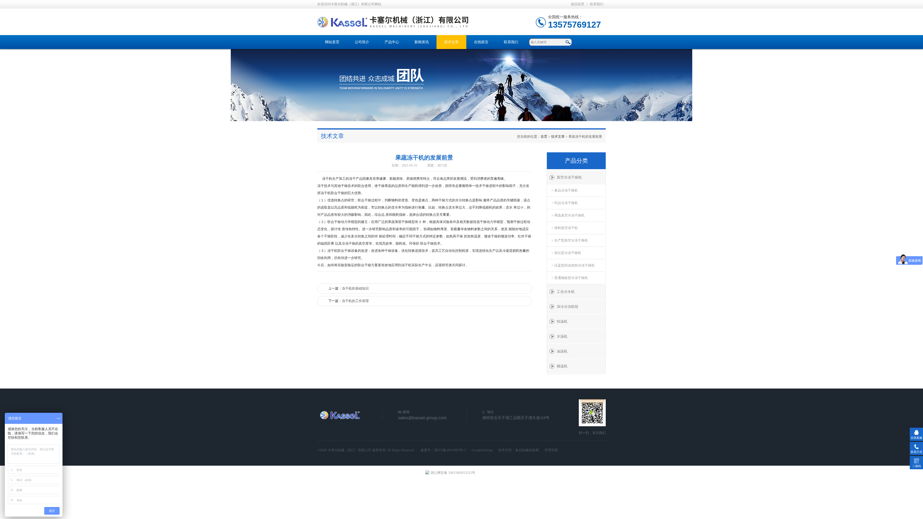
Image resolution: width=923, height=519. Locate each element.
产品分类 (576, 161)
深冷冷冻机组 (567, 307)
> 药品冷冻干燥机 (564, 203)
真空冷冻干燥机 (569, 177)
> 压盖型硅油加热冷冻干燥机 (573, 265)
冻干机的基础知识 (355, 288)
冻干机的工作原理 (355, 301)
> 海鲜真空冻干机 (564, 228)
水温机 (562, 336)
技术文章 (451, 42)
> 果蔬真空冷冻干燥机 (568, 215)
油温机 (562, 351)
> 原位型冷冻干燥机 (566, 253)
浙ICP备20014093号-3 (450, 450)
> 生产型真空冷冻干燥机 (569, 240)
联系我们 (596, 4)
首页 (544, 136)
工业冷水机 (566, 292)
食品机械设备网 (527, 450)
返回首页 (577, 4)
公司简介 (362, 42)
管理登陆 (551, 450)
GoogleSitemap (482, 450)
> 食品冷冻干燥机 (564, 190)
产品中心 (392, 42)
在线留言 (481, 42)
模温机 (562, 366)
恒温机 (562, 321)
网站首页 (332, 42)
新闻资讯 (421, 42)
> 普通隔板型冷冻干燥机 (569, 278)
